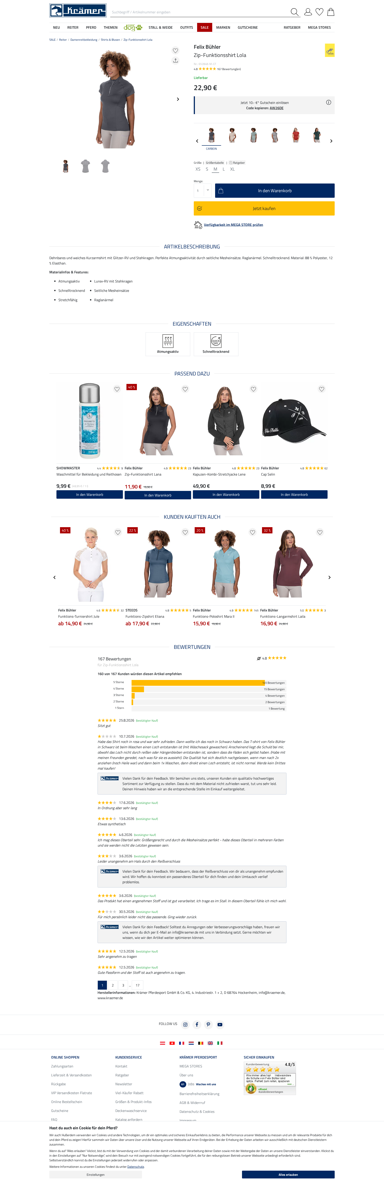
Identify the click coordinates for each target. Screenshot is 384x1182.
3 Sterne (118, 695)
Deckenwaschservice (131, 1110)
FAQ (54, 1119)
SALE (52, 39)
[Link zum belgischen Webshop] (201, 1042)
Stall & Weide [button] (161, 27)
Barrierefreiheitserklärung (199, 1093)
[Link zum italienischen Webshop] (220, 1042)
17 (138, 985)
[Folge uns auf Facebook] (196, 1024)
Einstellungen (96, 1174)
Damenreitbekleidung (83, 39)
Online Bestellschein (66, 1101)
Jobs (198, 1084)
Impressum (188, 1120)
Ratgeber (239, 162)
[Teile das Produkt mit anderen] (175, 60)
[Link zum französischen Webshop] (182, 1042)
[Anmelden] (308, 11)
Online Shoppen (65, 1057)
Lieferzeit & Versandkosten (71, 1075)
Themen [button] (111, 27)
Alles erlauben (288, 1174)
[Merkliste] (319, 11)
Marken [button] (223, 27)
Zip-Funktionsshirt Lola (138, 39)
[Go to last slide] (54, 577)
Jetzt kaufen (264, 208)
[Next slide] (177, 99)
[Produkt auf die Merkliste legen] (175, 50)
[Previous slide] (52, 99)
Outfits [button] (186, 27)
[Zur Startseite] (78, 10)
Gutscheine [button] (248, 27)
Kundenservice (128, 1057)
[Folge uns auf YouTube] (220, 1024)
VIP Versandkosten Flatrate (71, 1092)
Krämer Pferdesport (198, 1057)
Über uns (186, 1075)
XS (198, 169)
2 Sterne (118, 701)
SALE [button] (205, 27)
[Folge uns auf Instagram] (185, 1024)
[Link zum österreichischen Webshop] (163, 1042)
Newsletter (123, 1084)
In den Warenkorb (89, 494)
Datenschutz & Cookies (197, 1111)
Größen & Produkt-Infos (133, 1101)
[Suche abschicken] (296, 12)
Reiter (63, 39)
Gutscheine (59, 1110)
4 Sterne (118, 688)
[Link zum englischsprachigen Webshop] (211, 1042)
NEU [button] (56, 27)
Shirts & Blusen (110, 39)
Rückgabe (58, 1084)
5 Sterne (118, 682)
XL (232, 169)
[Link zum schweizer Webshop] (173, 1042)
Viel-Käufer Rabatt (129, 1092)
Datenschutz (135, 1166)
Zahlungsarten (62, 1066)
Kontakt (121, 1066)
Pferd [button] (91, 27)
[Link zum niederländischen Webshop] (192, 1042)
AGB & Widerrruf (192, 1102)
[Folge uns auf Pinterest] (208, 1024)
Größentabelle (214, 162)
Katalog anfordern (128, 1119)
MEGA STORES (319, 27)
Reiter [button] (72, 27)
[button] (133, 27)
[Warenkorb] (331, 11)
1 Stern (119, 708)
